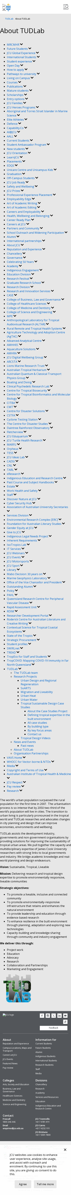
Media (11, 766)
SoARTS (26, 688)
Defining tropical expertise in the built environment (49, 717)
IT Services (14, 549)
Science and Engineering (14, 1104)
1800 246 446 (9, 1122)
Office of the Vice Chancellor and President (34, 582)
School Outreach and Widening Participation (36, 233)
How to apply (16, 70)
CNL (10, 465)
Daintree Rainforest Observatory (28, 428)
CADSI (11, 461)
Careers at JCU (16, 224)
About (7, 1040)
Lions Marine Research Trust (26, 366)
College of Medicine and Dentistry (29, 308)
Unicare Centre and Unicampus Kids (30, 170)
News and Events (25, 742)
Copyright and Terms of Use (25, 770)
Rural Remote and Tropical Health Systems (35, 328)
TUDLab (9, 18)
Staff (10, 495)
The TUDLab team (26, 673)
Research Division (19, 287)
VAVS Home (15, 758)
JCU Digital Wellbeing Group (25, 357)
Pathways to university (22, 74)
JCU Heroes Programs (21, 107)
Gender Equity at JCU (20, 528)
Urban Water (29, 700)
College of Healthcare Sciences (27, 304)
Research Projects (25, 676)
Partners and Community (23, 228)
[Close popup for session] (65, 1150)
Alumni (12, 237)
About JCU (14, 245)
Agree (23, 1184)
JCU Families (15, 103)
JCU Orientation (17, 153)
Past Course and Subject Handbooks (31, 482)
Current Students (18, 140)
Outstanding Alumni (20, 586)
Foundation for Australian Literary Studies (34, 524)
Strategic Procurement (22, 640)
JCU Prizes (14, 191)
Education (40, 1101)
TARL (10, 470)
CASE (10, 295)
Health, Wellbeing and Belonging (28, 216)
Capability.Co (15, 128)
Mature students (18, 90)
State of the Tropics (20, 636)
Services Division (18, 515)
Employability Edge (19, 199)
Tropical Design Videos (35, 738)
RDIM (11, 611)
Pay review (14, 786)
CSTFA (11, 415)
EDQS (11, 165)
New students (16, 149)
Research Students (44, 1064)
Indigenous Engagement (23, 270)
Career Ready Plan (19, 220)
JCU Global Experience (21, 53)
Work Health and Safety (22, 491)
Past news (27, 746)
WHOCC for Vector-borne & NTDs (29, 762)
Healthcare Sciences (12, 1095)
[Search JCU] (65, 6)
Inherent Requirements (22, 540)
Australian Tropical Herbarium (27, 370)
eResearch (14, 474)
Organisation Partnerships (31, 753)
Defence (12, 124)
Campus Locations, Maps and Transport (17, 1049)
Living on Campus (19, 78)
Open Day (13, 65)
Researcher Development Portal (28, 615)
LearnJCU (13, 157)
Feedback (53, 1027)
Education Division (19, 274)
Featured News (10, 1063)
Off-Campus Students (21, 178)
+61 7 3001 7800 (43, 1135)
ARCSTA (12, 362)
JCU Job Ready (16, 182)
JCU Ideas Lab (16, 457)
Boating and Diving (19, 382)
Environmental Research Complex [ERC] (33, 520)
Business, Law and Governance (12, 1090)
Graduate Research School (24, 283)
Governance (15, 258)
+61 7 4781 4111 (42, 1122)
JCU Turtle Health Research (25, 440)
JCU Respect (15, 782)
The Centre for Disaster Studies (28, 424)
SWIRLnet (13, 648)
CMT (10, 407)
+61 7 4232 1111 (43, 1128)
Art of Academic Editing (22, 207)
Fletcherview (15, 432)
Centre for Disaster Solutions (26, 411)
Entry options (16, 99)
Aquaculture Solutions (21, 349)
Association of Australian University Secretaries (37, 507)
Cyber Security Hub (19, 503)
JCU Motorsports (18, 561)
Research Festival (18, 279)
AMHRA (12, 353)
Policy (11, 591)
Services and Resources (47, 1097)
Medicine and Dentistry (14, 1100)
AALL (10, 136)
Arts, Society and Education (16, 1084)
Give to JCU (14, 532)
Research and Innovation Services (29, 291)
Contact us (34, 734)
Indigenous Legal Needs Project (28, 536)
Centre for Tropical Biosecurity (27, 390)
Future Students (17, 49)
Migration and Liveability (37, 692)
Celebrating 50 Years (20, 262)
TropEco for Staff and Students (27, 656)
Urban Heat (28, 696)
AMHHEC (13, 345)
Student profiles (17, 644)
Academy (13, 266)
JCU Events (14, 557)
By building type (38, 726)
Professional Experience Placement (30, 195)
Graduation (14, 174)
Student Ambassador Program (27, 145)
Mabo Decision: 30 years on (25, 574)
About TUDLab (23, 749)
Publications (15, 86)
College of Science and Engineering (30, 312)
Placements (14, 161)
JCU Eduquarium (18, 436)
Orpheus (13, 449)
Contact (8, 1115)
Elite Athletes (15, 119)
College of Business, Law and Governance (34, 299)
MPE (10, 316)
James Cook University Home (7, 7)
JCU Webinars (16, 553)
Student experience (20, 61)
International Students (22, 57)
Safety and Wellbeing (21, 186)
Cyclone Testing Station (22, 419)
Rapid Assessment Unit (22, 607)
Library (12, 570)
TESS (10, 453)
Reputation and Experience (24, 249)
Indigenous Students (45, 1056)
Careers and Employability (24, 212)
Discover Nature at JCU (22, 499)
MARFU (12, 444)
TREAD (12, 652)
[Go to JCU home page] (8, 1015)
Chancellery (15, 253)
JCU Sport (13, 566)
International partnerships (24, 241)
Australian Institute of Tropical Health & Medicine (39, 774)
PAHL (11, 595)
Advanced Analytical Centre (24, 341)
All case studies (37, 723)
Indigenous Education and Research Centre (35, 478)
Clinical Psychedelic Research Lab (28, 386)
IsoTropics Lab (17, 545)
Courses (12, 82)
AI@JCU (12, 132)
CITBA (11, 403)
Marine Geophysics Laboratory (27, 578)
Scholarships (15, 95)
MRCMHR (13, 44)
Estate (11, 486)
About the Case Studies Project (47, 711)
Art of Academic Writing (22, 203)
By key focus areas (40, 730)
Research (13, 791)
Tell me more (45, 1184)
